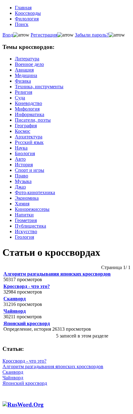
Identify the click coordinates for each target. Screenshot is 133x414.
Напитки (24, 214)
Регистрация (44, 34)
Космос (22, 131)
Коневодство (28, 103)
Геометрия (26, 220)
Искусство (26, 231)
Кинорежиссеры (32, 209)
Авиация (24, 69)
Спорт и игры (29, 170)
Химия (22, 203)
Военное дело (29, 64)
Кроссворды (28, 13)
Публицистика (30, 226)
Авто (20, 159)
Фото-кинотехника (35, 192)
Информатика (29, 114)
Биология (25, 153)
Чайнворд (14, 311)
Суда (20, 97)
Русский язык (29, 142)
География (26, 125)
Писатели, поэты (33, 120)
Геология (24, 237)
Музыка (23, 181)
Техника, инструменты (39, 86)
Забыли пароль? (92, 34)
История (24, 164)
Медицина (26, 75)
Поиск (21, 24)
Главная (23, 7)
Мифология (27, 108)
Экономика (27, 198)
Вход (7, 34)
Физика (23, 81)
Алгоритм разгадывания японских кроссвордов (57, 274)
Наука (21, 147)
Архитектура (28, 136)
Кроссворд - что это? (26, 286)
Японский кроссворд (26, 323)
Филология (27, 18)
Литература (27, 58)
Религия (23, 92)
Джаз (20, 187)
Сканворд (14, 298)
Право (21, 175)
